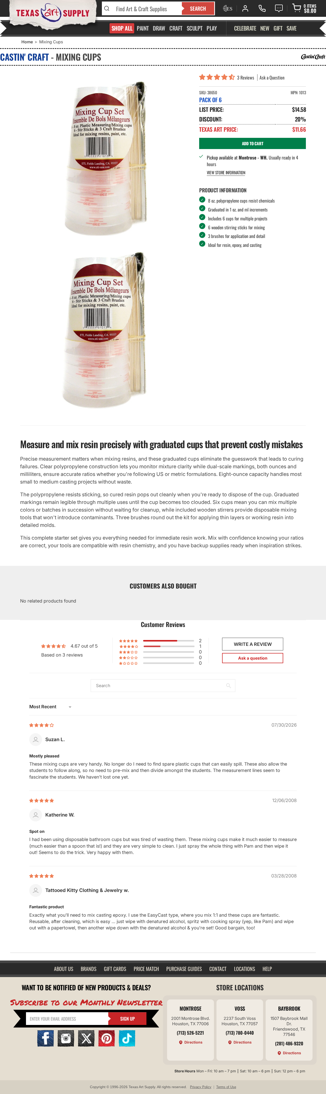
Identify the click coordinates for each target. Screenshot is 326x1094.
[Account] (245, 8)
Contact (217, 968)
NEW (264, 28)
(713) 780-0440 (240, 1032)
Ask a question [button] (252, 658)
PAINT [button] (143, 28)
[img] (41, 725)
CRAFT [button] (175, 28)
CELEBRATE (245, 28)
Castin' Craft (24, 56)
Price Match (146, 968)
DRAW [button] (159, 28)
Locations (244, 968)
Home (27, 41)
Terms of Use (226, 1087)
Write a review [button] (253, 644)
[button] (218, 77)
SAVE (291, 28)
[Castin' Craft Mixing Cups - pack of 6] (106, 158)
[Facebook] (45, 1045)
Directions (193, 1042)
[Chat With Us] (279, 8)
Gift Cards (115, 968)
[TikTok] (127, 1045)
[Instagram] (66, 1045)
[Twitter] (86, 1045)
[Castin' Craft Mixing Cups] (106, 332)
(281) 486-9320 (289, 1043)
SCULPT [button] (194, 28)
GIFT (278, 28)
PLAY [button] (212, 28)
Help (267, 968)
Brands (88, 968)
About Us (63, 968)
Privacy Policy (200, 1087)
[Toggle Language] (227, 8)
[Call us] (262, 8)
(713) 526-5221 (190, 1032)
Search (198, 8)
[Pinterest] (106, 1045)
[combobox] (146, 8)
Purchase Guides (184, 968)
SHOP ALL (122, 28)
